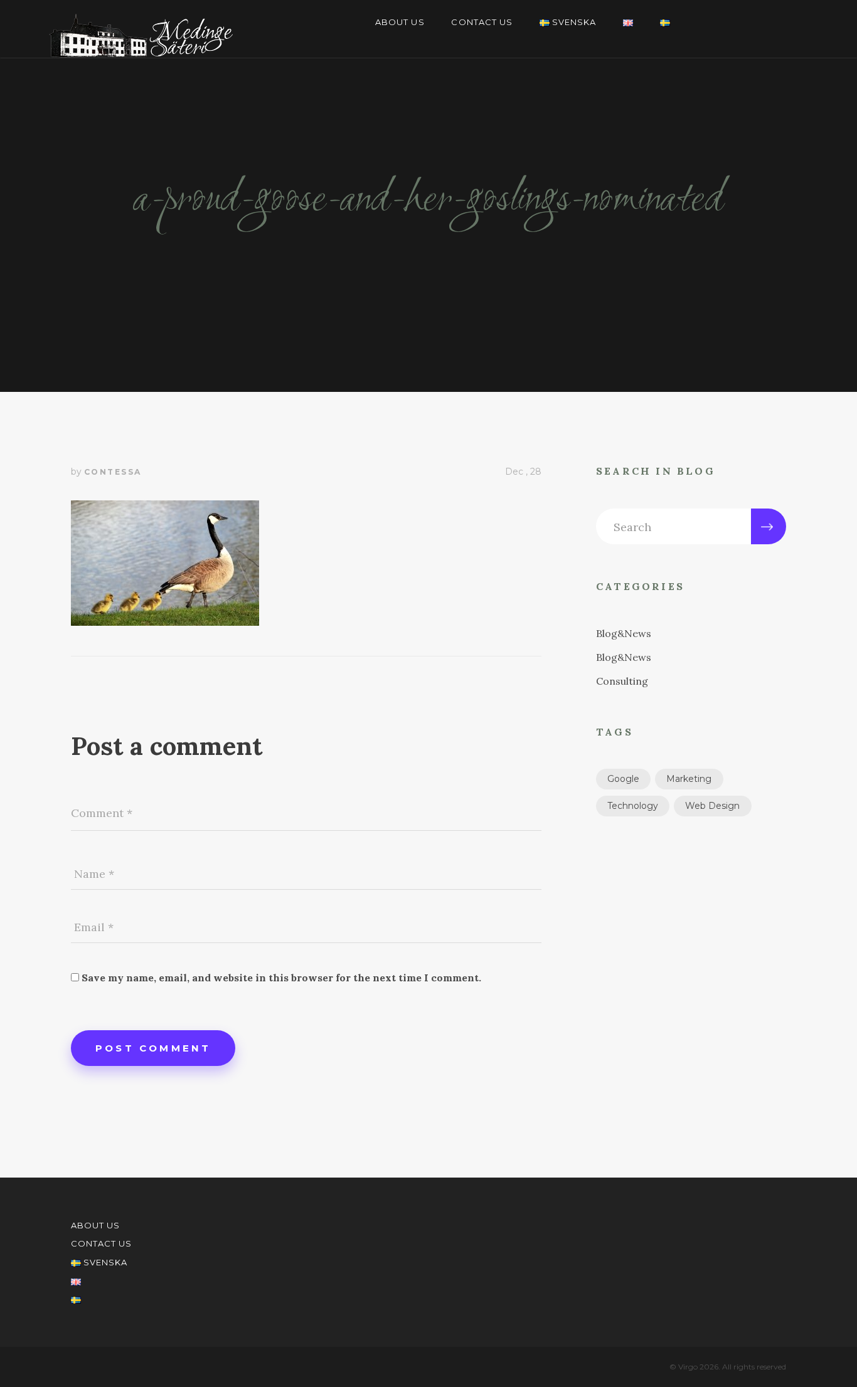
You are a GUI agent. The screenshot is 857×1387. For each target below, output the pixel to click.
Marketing (688, 778)
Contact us (481, 22)
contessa (113, 472)
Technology (632, 805)
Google (623, 778)
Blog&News (623, 633)
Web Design (712, 805)
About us (399, 22)
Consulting (622, 681)
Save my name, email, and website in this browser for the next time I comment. (281, 977)
